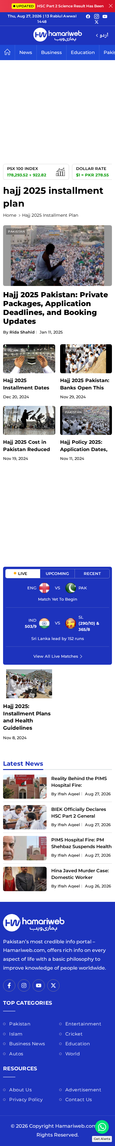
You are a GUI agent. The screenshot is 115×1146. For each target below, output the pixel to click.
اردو (103, 35)
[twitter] (96, 21)
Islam (13, 350)
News (25, 52)
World (72, 1054)
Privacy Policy (26, 1099)
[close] (110, 6)
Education (83, 52)
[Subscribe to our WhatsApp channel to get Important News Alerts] (102, 1127)
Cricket (74, 1034)
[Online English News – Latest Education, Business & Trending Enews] (57, 35)
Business (51, 52)
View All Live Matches (55, 656)
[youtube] (105, 16)
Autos (16, 1054)
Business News (27, 1044)
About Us (20, 1090)
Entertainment (83, 1024)
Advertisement (83, 1090)
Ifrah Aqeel (69, 793)
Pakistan (16, 231)
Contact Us (78, 1099)
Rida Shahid (22, 332)
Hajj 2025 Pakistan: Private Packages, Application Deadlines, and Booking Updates (55, 307)
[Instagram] (97, 16)
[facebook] (88, 16)
